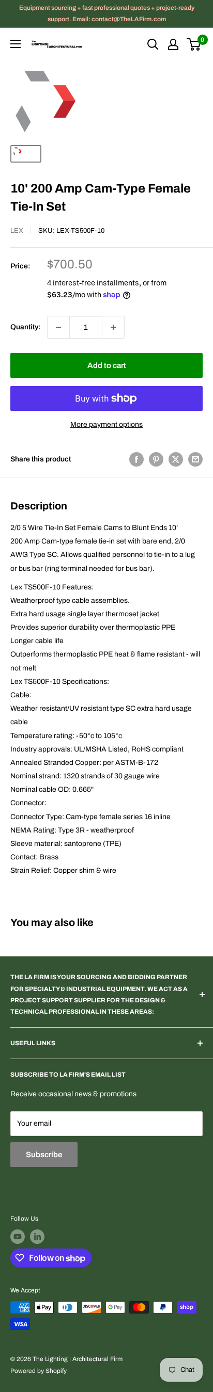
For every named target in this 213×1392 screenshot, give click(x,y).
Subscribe (44, 1154)
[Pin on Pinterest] (156, 459)
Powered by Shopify (38, 1370)
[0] (194, 44)
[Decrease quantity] (58, 327)
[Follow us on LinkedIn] (37, 1236)
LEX (16, 230)
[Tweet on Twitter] (176, 459)
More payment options (106, 424)
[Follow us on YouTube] (17, 1236)
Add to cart (106, 365)
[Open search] (153, 44)
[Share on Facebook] (136, 459)
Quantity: (25, 327)
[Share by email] (195, 459)
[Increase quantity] (113, 327)
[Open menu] (15, 44)
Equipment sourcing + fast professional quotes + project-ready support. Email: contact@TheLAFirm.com (106, 13)
